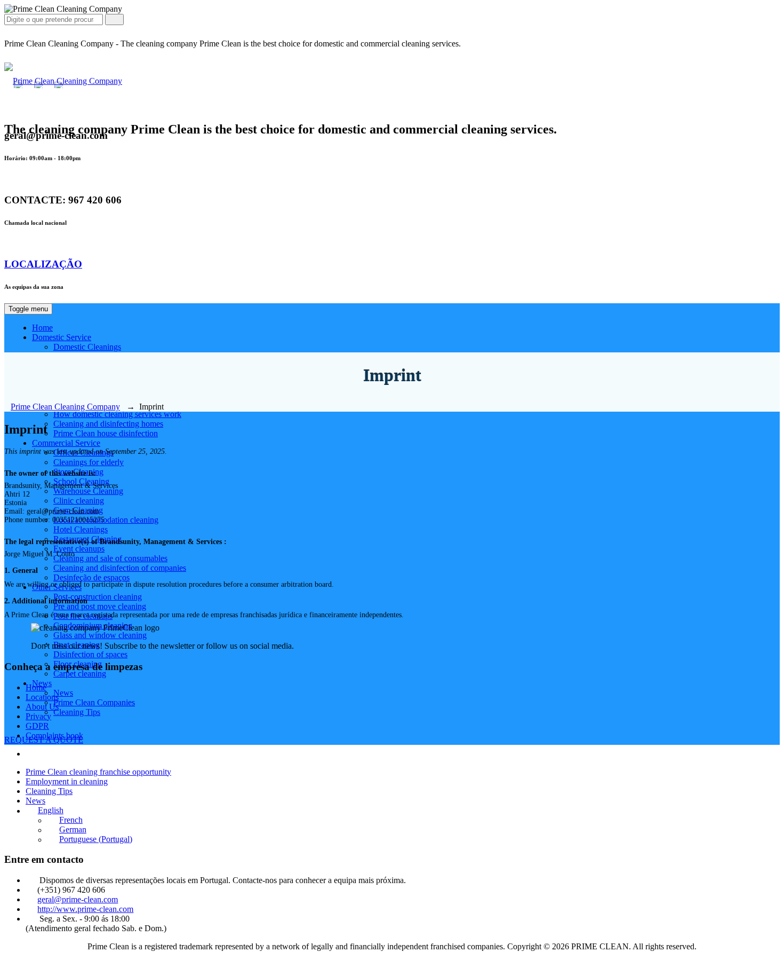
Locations (42, 697)
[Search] (114, 19)
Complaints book (54, 735)
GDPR (37, 725)
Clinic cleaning (78, 500)
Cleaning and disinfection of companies (119, 567)
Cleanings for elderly (88, 462)
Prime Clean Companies (94, 702)
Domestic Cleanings (87, 346)
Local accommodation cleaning (105, 519)
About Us (42, 706)
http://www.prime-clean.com (85, 909)
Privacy (38, 716)
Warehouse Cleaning (88, 490)
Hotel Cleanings (80, 529)
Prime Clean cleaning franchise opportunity (98, 771)
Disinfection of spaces (90, 654)
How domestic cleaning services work (117, 414)
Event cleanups (79, 548)
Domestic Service (61, 337)
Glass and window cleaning (100, 635)
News (63, 692)
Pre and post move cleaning (99, 606)
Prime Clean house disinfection (105, 433)
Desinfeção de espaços (91, 577)
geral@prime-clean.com (77, 899)
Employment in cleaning (67, 781)
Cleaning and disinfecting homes (108, 423)
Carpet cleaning (79, 673)
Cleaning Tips (76, 712)
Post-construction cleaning (97, 596)
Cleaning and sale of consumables (110, 558)
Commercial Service (66, 442)
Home (42, 327)
